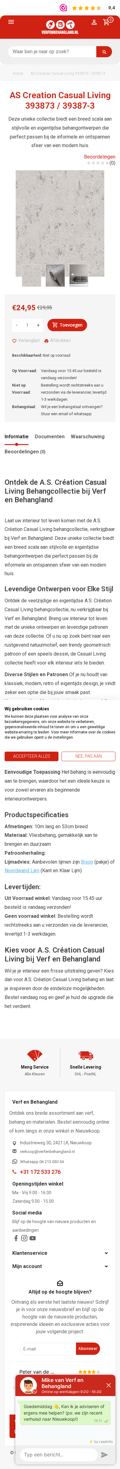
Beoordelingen (99, 157)
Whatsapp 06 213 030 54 (42, 1161)
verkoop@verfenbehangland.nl (47, 1151)
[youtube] (32, 1239)
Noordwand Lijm (22, 870)
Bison (87, 862)
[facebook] (16, 1239)
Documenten (50, 436)
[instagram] (24, 1239)
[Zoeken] (104, 51)
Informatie (17, 436)
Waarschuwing (88, 436)
